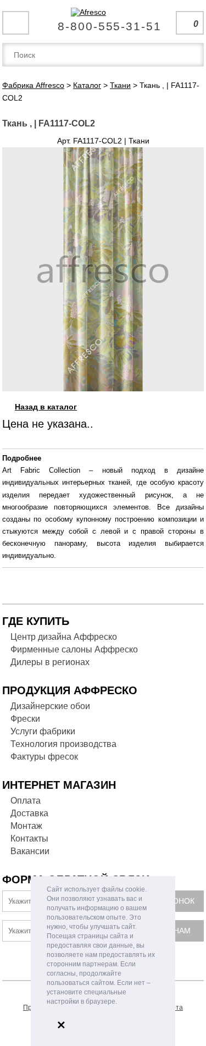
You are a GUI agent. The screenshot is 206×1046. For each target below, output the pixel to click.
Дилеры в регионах (50, 662)
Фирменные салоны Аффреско (74, 649)
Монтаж (26, 826)
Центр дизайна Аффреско (63, 636)
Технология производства (63, 744)
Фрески (25, 718)
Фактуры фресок (44, 756)
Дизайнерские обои (50, 706)
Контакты (29, 838)
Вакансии (29, 851)
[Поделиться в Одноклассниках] (199, 405)
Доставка (29, 813)
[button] (120, 1002)
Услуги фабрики (42, 731)
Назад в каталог (46, 406)
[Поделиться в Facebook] (177, 405)
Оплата (25, 800)
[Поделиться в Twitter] (188, 405)
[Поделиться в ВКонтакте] (166, 405)
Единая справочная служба (103, 22)
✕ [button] (61, 1025)
